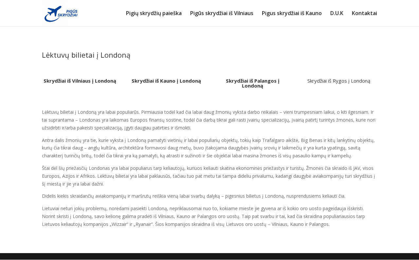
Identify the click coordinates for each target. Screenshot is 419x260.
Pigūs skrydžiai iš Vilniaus (221, 14)
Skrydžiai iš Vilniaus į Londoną (80, 80)
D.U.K (336, 14)
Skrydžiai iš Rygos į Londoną (338, 80)
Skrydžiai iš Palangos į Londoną (253, 83)
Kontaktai (364, 14)
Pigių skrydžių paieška (154, 14)
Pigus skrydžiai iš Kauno (292, 14)
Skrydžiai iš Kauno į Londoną (166, 80)
